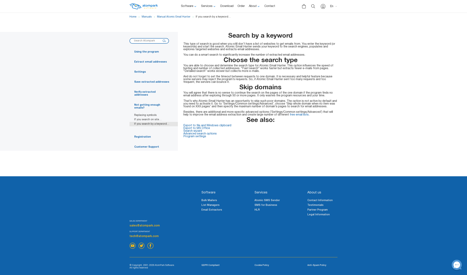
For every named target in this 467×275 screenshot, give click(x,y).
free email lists (299, 115)
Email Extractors (211, 210)
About (253, 6)
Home (133, 17)
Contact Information (320, 200)
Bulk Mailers (209, 200)
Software (187, 6)
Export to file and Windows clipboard (207, 125)
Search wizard (192, 131)
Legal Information (318, 215)
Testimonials (315, 205)
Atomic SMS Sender (267, 200)
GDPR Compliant (210, 265)
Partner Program (317, 210)
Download (227, 6)
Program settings (194, 136)
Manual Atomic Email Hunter (173, 17)
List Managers (210, 205)
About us (314, 192)
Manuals (147, 17)
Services (207, 6)
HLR (257, 210)
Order (241, 6)
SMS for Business (265, 205)
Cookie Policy (261, 265)
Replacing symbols (145, 115)
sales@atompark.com (145, 225)
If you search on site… (148, 119)
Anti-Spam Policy (316, 265)
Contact (269, 6)
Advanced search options (200, 133)
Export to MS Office (196, 128)
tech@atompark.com (144, 236)
